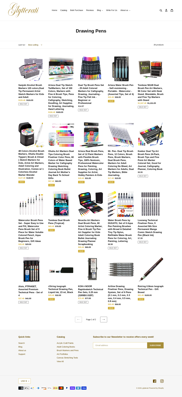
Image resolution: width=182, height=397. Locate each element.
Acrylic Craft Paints (65, 343)
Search (21, 343)
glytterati (145, 388)
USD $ (24, 381)
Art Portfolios (62, 354)
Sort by (21, 45)
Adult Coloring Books (66, 347)
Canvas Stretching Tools (67, 358)
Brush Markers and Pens (68, 350)
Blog (20, 347)
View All (60, 361)
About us (22, 350)
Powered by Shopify (156, 388)
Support (21, 354)
